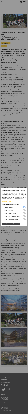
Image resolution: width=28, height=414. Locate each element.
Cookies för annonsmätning (10, 213)
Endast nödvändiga (6, 223)
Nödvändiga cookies (8, 207)
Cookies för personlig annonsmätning (12, 216)
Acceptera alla (16, 223)
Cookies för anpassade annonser (11, 219)
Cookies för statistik (8, 210)
